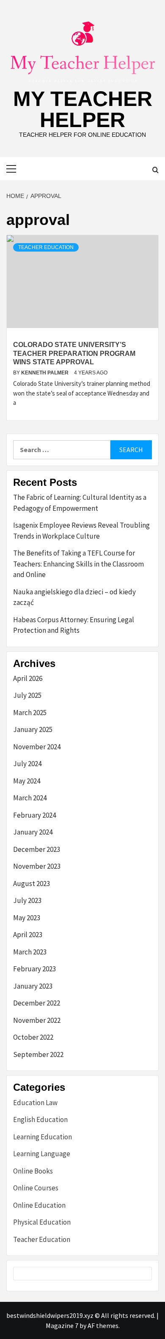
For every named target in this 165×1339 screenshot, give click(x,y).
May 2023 (26, 917)
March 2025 (30, 712)
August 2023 (31, 883)
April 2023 (27, 934)
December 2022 (36, 1003)
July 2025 (27, 695)
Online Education (39, 1205)
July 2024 (27, 763)
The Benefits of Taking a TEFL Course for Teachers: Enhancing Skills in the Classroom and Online (78, 563)
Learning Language (41, 1153)
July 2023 (27, 900)
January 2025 (32, 729)
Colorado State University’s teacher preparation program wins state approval (74, 353)
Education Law (35, 1102)
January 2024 (32, 832)
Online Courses (35, 1188)
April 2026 (27, 678)
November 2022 (36, 1020)
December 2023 (36, 849)
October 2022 (33, 1037)
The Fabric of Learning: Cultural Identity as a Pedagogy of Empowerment (79, 503)
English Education (40, 1119)
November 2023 (36, 866)
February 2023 (34, 968)
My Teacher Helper (82, 109)
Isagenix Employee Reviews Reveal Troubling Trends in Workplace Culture (81, 530)
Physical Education (42, 1222)
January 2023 (32, 986)
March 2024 (30, 797)
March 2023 (30, 952)
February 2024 (34, 815)
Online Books (33, 1171)
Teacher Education (46, 247)
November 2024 (36, 746)
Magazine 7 (62, 1325)
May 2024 (26, 781)
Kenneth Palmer (45, 373)
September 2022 (38, 1054)
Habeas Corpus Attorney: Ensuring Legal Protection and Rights (73, 625)
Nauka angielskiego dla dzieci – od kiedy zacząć (74, 597)
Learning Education (42, 1136)
